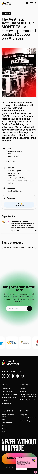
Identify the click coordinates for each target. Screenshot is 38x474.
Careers (4, 429)
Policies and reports (26, 421)
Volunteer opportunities (9, 398)
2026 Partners (6, 404)
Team (3, 420)
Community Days (7, 392)
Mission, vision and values (8, 416)
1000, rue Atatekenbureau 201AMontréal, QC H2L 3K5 (15, 175)
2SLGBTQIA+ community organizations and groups (28, 395)
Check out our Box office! (9, 395)
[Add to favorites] (14, 161)
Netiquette (23, 415)
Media (4, 426)
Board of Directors (7, 423)
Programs (23, 392)
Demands (23, 388)
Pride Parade (6, 388)
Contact (4, 432)
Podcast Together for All (27, 399)
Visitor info (5, 401)
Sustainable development (28, 418)
